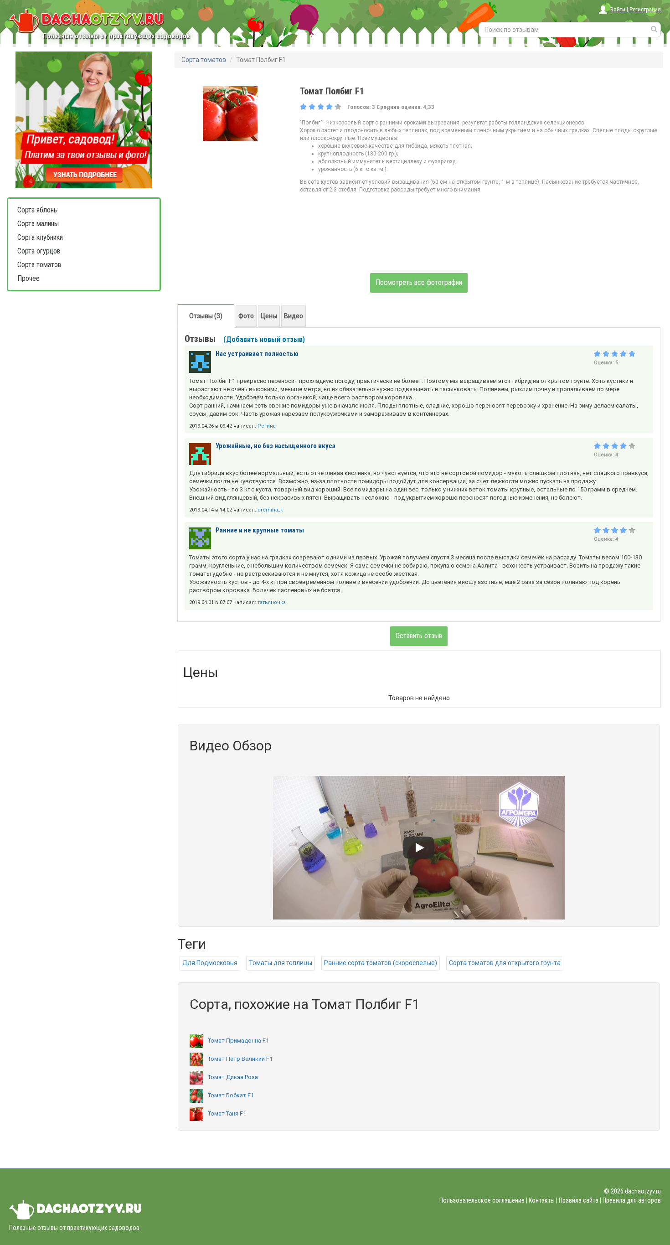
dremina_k (270, 510)
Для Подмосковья (209, 962)
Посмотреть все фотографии (419, 282)
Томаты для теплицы (280, 962)
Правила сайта (578, 1200)
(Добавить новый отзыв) (264, 339)
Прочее (28, 278)
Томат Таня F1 (227, 1113)
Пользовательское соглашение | (483, 1200)
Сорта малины (38, 223)
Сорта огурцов (38, 251)
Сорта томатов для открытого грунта (505, 962)
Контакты (542, 1200)
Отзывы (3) (205, 316)
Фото (246, 316)
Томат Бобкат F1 (231, 1095)
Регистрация (645, 9)
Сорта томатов (39, 264)
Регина (267, 426)
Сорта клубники (40, 237)
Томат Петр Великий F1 (240, 1058)
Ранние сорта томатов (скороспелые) (380, 962)
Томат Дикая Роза (233, 1077)
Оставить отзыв (419, 635)
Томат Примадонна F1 (238, 1040)
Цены (269, 316)
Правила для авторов (632, 1200)
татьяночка (272, 602)
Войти (617, 9)
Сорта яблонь (37, 210)
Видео (293, 316)
